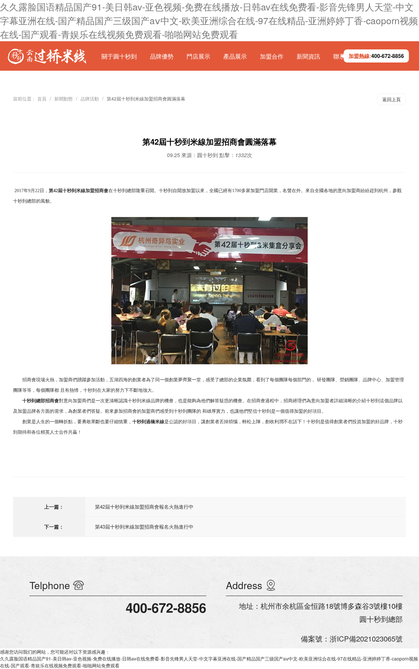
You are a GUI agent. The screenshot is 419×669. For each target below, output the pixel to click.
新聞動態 (63, 98)
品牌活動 (90, 98)
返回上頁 (391, 99)
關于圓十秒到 (119, 56)
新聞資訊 (308, 56)
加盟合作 (271, 56)
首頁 (41, 98)
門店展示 (198, 56)
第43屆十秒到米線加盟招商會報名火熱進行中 (144, 526)
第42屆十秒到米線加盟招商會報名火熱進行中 (144, 506)
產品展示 (235, 56)
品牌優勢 (161, 56)
